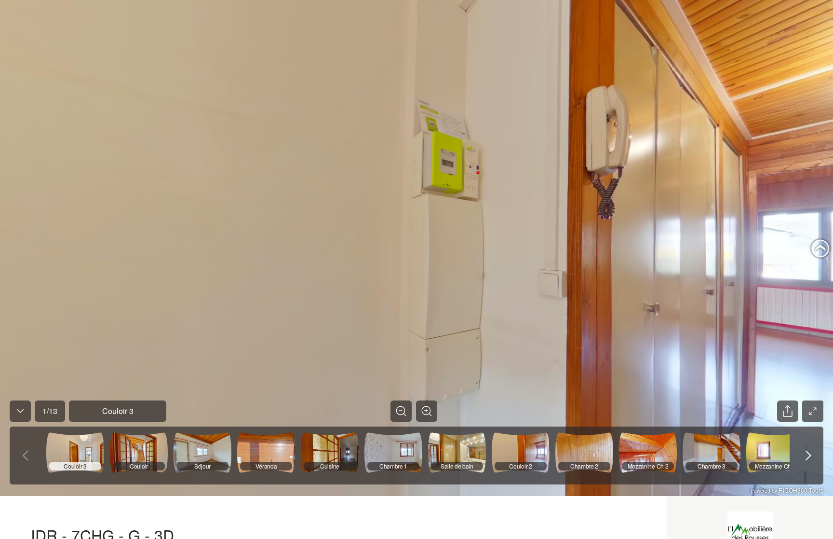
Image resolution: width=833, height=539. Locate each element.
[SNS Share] (787, 411)
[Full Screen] (812, 411)
